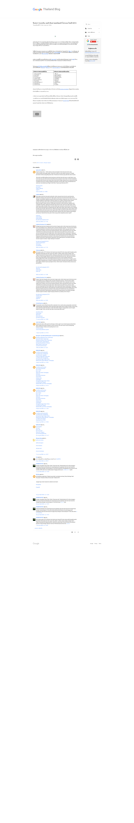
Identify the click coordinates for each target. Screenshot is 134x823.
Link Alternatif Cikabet (41, 382)
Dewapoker (38, 484)
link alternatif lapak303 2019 (42, 241)
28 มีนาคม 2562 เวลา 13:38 (42, 274)
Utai (37, 457)
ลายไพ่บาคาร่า (66, 469)
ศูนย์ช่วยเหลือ (92, 60)
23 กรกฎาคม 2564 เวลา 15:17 (42, 435)
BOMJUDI (38, 350)
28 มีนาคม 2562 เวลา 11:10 (42, 247)
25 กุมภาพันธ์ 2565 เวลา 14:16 (42, 514)
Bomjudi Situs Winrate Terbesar (43, 342)
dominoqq (38, 244)
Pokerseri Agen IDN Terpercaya (43, 356)
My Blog (38, 474)
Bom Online (38, 369)
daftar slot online (39, 440)
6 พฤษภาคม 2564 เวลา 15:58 (42, 422)
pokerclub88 (38, 216)
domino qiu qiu (39, 185)
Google (91, 543)
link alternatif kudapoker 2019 (42, 267)
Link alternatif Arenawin (41, 345)
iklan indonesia (39, 316)
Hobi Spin (38, 374)
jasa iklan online (39, 311)
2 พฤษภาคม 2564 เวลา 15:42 (42, 362)
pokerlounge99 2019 (40, 242)
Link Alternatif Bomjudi (41, 367)
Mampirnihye (39, 438)
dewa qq (38, 268)
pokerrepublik (39, 218)
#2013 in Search (40, 162)
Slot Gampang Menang (41, 433)
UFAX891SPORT (40, 463)
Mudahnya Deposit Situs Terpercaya (44, 340)
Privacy (95, 543)
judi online (38, 187)
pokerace (38, 215)
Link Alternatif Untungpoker (42, 357)
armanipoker (39, 245)
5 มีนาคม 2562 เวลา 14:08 (41, 191)
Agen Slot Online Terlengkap (42, 372)
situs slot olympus (40, 451)
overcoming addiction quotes (42, 329)
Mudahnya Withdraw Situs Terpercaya (44, 337)
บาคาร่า (62, 502)
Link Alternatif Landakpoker (42, 353)
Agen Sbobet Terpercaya (41, 344)
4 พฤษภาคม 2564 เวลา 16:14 (42, 385)
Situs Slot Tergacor (40, 432)
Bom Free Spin (39, 430)
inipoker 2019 (39, 295)
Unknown (38, 250)
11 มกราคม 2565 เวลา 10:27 (42, 454)
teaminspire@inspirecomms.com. (92, 52)
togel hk (38, 189)
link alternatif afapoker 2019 (42, 219)
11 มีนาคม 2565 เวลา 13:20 (42, 525)
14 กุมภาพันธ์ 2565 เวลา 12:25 (42, 494)
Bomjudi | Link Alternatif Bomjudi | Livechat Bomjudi (48, 335)
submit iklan (38, 313)
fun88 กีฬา (58, 459)
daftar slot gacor (39, 442)
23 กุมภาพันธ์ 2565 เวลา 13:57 (42, 504)
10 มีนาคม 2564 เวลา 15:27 (42, 347)
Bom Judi (38, 371)
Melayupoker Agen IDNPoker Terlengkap (45, 360)
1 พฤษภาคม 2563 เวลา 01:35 (42, 332)
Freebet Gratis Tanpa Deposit (42, 341)
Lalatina (38, 194)
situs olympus (39, 445)
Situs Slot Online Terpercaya (42, 338)
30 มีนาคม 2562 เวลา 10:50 (42, 300)
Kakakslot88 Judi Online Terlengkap (44, 383)
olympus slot (39, 448)
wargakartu (38, 297)
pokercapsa (38, 270)
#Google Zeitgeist (47, 162)
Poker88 (38, 487)
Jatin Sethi (38, 322)
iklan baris (38, 314)
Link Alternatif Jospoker (41, 355)
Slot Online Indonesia (40, 368)
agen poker (38, 170)
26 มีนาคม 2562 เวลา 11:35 (42, 221)
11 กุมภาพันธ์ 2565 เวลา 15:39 (42, 471)
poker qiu (38, 271)
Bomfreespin (39, 426)
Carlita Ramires (39, 303)
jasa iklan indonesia (40, 317)
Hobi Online (38, 376)
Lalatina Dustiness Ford (41, 224)
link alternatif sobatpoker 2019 (42, 294)
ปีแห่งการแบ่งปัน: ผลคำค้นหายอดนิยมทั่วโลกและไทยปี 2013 (54, 23)
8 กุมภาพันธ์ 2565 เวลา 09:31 (42, 460)
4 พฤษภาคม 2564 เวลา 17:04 (42, 408)
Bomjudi (38, 428)
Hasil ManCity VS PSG (41, 420)
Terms (100, 543)
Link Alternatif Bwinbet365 (42, 352)
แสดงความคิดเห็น (38, 528)
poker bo (38, 298)
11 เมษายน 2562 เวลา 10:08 (42, 319)
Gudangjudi (38, 379)
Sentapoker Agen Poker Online (43, 359)
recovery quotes (39, 328)
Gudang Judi (39, 378)
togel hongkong (39, 188)
